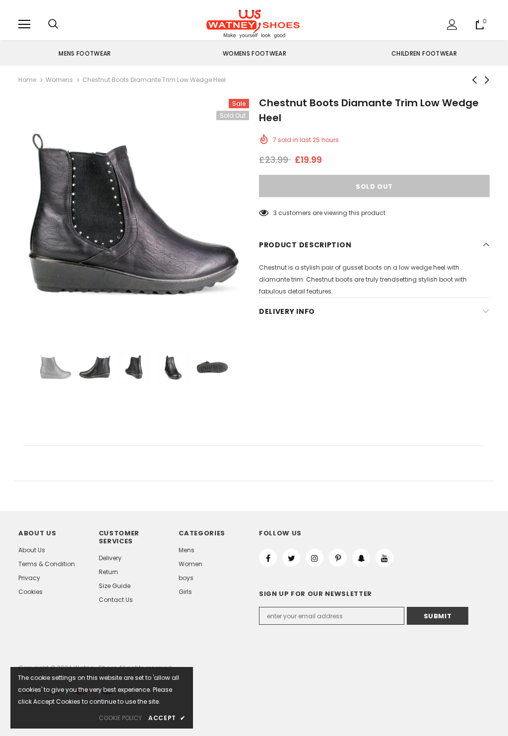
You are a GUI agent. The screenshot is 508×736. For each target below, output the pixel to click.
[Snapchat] (361, 558)
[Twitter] (291, 558)
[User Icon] (452, 24)
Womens (59, 79)
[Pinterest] (338, 558)
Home (27, 79)
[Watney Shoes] (253, 23)
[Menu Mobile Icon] (24, 24)
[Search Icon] (53, 24)
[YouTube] (384, 558)
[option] (85, 53)
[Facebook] (268, 558)
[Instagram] (314, 558)
